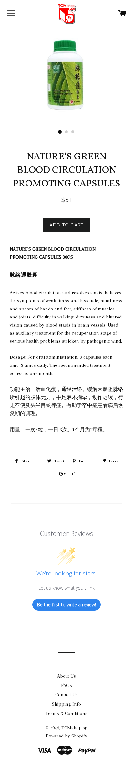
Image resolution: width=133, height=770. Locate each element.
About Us (66, 676)
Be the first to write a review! (66, 605)
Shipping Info (66, 704)
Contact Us (66, 695)
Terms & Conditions (66, 713)
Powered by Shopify (66, 736)
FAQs (66, 685)
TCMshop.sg (74, 728)
